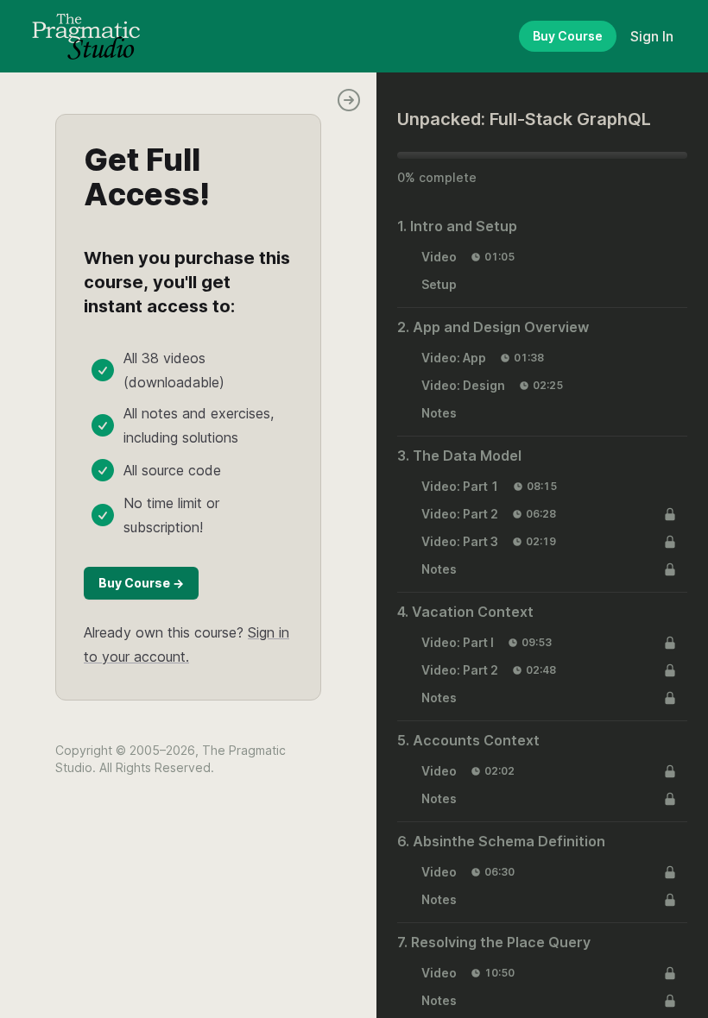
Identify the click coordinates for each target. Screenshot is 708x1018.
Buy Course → (141, 582)
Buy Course (568, 35)
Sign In (651, 36)
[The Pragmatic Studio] (86, 36)
